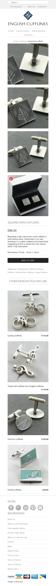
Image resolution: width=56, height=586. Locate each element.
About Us (11, 519)
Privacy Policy (13, 555)
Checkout (42, 7)
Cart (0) (31, 7)
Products (22, 41)
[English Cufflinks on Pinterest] (33, 510)
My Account (16, 7)
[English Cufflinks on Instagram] (40, 510)
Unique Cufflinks (41, 272)
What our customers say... (18, 537)
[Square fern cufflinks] (28, 64)
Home (11, 31)
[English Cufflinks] (28, 18)
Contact (28, 35)
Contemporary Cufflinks (26, 269)
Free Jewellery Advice (16, 528)
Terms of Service (14, 560)
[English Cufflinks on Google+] (18, 510)
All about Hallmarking (16, 532)
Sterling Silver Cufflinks (24, 272)
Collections (23, 31)
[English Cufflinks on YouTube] (26, 510)
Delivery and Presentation (18, 523)
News (10, 546)
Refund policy (13, 569)
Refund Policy (13, 550)
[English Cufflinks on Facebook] (11, 510)
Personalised (39, 31)
